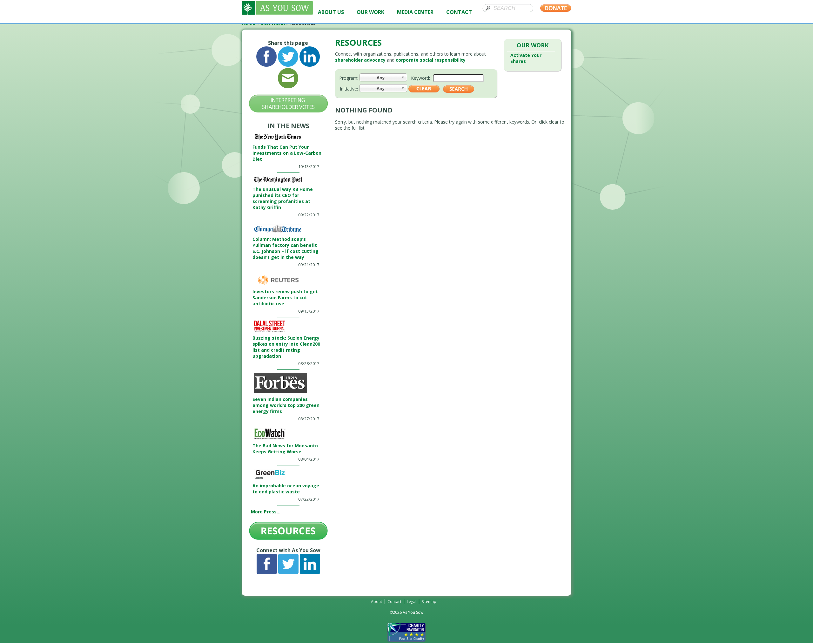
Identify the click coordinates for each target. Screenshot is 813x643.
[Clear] (424, 91)
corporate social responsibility (431, 60)
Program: (348, 78)
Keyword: (420, 78)
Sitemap (429, 601)
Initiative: (349, 89)
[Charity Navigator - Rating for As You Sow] (406, 640)
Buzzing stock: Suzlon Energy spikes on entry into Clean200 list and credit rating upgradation (286, 347)
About (376, 601)
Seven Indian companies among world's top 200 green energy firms (285, 405)
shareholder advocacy (360, 60)
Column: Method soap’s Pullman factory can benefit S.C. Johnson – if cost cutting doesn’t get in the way (285, 248)
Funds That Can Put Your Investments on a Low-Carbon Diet (286, 153)
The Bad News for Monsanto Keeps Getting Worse (285, 449)
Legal (411, 601)
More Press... (265, 512)
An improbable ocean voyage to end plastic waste (285, 489)
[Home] (277, 13)
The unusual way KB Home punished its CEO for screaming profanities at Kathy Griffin (282, 198)
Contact (394, 601)
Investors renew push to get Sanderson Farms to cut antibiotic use (285, 297)
